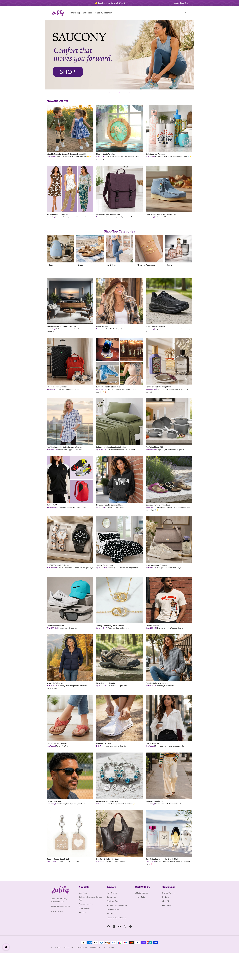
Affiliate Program (141, 893)
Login (176, 3)
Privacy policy (82, 947)
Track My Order (113, 901)
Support (111, 887)
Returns (110, 914)
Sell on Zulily (140, 897)
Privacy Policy (84, 908)
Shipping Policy (113, 909)
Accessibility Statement (116, 918)
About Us (84, 887)
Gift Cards (166, 905)
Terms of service (96, 947)
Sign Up (184, 3)
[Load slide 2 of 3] (119, 92)
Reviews (165, 897)
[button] (105, 12)
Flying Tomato (119, 54)
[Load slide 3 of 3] (123, 92)
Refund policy (69, 947)
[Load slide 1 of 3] (116, 92)
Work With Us (142, 887)
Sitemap (82, 912)
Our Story (83, 893)
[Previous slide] (109, 92)
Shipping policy (110, 947)
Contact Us (111, 897)
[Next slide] (129, 92)
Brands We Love (168, 893)
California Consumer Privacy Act (90, 898)
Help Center (112, 893)
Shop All (165, 901)
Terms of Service (86, 904)
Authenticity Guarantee (117, 905)
